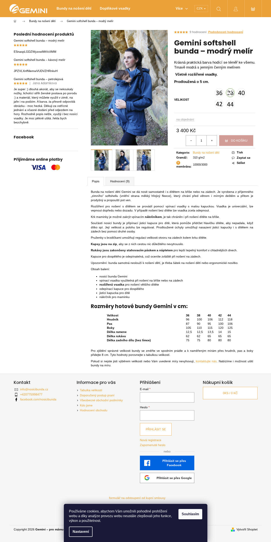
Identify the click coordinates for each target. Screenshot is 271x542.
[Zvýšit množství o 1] (212, 140)
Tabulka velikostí (91, 390)
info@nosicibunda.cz (34, 389)
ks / (230, 393)
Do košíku (239, 140)
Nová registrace (150, 440)
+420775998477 (31, 394)
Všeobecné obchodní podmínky (101, 400)
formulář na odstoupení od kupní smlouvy (137, 498)
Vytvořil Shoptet (247, 529)
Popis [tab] (95, 181)
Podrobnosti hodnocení (225, 32)
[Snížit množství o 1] (191, 140)
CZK (200, 8)
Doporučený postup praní (97, 395)
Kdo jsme (86, 405)
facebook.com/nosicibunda (38, 399)
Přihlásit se (156, 429)
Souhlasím (190, 514)
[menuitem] (74, 8)
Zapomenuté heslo (152, 445)
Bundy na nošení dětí (206, 152)
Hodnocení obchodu (93, 410)
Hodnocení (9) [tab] (120, 181)
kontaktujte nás (206, 361)
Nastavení (81, 531)
